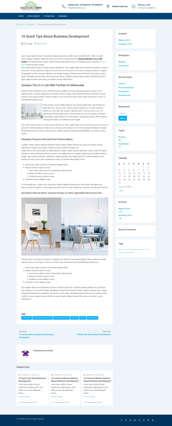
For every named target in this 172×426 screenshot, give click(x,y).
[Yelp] (153, 420)
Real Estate (30, 24)
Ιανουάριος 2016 (125, 44)
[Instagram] (131, 420)
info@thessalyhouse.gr (76, 8)
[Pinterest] (148, 420)
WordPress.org (124, 95)
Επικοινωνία (62, 16)
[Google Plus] (140, 420)
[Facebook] (122, 420)
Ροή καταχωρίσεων (126, 87)
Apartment (26, 318)
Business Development (42, 318)
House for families (61, 318)
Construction (124, 66)
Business (122, 62)
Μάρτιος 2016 (124, 40)
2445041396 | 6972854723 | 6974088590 (85, 5)
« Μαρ (121, 191)
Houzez (74, 318)
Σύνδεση (122, 84)
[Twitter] (126, 420)
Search (122, 118)
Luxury (82, 318)
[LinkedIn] (135, 420)
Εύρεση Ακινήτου (33, 16)
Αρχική (21, 16)
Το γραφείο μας (49, 16)
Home (21, 24)
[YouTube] (144, 420)
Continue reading (24, 396)
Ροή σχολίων (124, 91)
